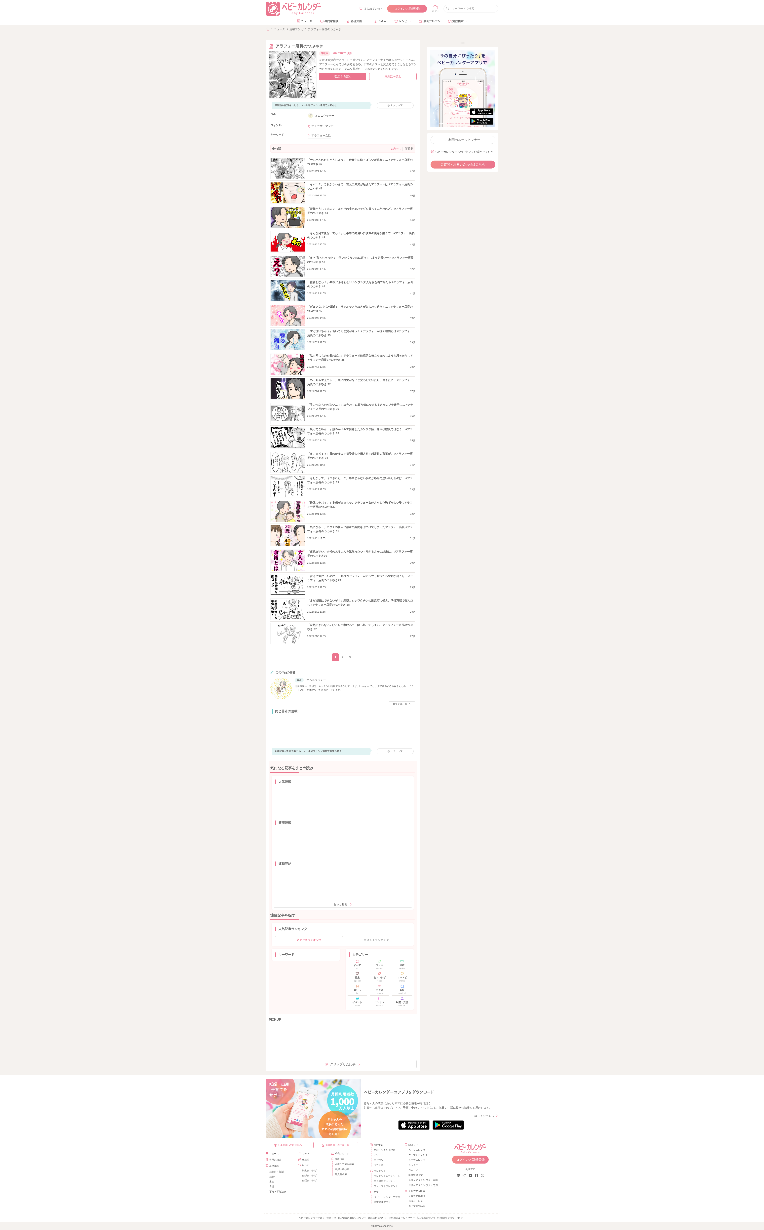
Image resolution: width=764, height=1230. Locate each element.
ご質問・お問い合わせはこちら (462, 164)
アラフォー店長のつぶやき (324, 29)
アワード (378, 1155)
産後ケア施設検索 (344, 1164)
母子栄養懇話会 (416, 1206)
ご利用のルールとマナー (462, 139)
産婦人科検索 (342, 1169)
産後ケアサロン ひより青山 (422, 1180)
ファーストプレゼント (386, 1186)
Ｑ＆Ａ (382, 21)
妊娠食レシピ (309, 1175)
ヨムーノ (413, 1170)
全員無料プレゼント (384, 1181)
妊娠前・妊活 (276, 1171)
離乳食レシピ (309, 1170)
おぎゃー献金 (415, 1201)
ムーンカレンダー (418, 1150)
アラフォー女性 (321, 135)
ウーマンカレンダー (419, 1155)
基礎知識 (356, 21)
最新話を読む (393, 76)
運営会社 (331, 1217)
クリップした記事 (343, 1064)
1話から (396, 148)
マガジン (378, 1160)
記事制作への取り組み (290, 1145)
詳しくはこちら (484, 1116)
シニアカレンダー (418, 1160)
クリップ (396, 105)
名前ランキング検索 (384, 1150)
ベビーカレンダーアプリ (387, 1197)
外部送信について (377, 1217)
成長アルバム (431, 21)
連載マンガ (296, 29)
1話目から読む (342, 76)
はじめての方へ (373, 8)
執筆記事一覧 (400, 704)
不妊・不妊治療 (277, 1191)
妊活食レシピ (309, 1180)
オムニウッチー (324, 115)
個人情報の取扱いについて (352, 1217)
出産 (271, 1181)
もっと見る (340, 904)
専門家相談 (331, 21)
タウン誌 (378, 1165)
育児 (271, 1186)
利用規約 (442, 1217)
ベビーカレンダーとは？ (312, 1217)
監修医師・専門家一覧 (337, 1145)
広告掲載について (426, 1217)
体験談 (305, 1159)
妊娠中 (273, 1176)
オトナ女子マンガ (322, 126)
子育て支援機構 (416, 1196)
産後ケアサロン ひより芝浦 (422, 1185)
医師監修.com (415, 1175)
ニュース (306, 21)
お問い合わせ (455, 1217)
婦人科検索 (341, 1174)
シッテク (413, 1165)
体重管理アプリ (382, 1202)
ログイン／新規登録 (407, 8)
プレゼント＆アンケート (387, 1176)
